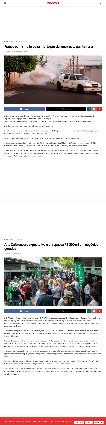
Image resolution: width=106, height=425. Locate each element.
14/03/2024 (7, 51)
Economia (19, 239)
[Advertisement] (53, 23)
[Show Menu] (5, 3)
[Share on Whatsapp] (89, 109)
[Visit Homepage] (53, 3)
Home (6, 41)
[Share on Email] (94, 109)
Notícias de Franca (21, 41)
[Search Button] (101, 3)
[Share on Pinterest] (99, 109)
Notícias (11, 41)
